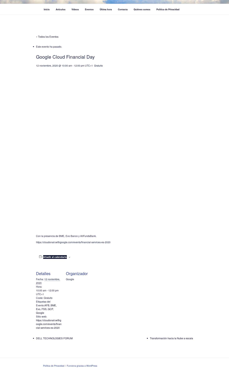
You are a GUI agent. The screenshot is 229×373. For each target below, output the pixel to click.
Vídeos (75, 9)
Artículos (60, 9)
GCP (50, 309)
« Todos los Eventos (47, 36)
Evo (38, 309)
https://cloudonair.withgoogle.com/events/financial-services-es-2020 (49, 323)
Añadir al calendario (55, 257)
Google (40, 313)
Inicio (47, 9)
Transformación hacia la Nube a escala (171, 338)
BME (53, 305)
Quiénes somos (142, 9)
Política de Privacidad (167, 9)
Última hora (106, 9)
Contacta (123, 9)
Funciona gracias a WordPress (82, 365)
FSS (44, 309)
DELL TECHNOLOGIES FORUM (54, 338)
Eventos (89, 9)
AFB (46, 305)
